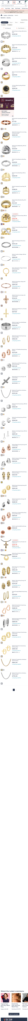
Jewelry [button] (3, 24)
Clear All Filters (24, 19)
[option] (14, 11)
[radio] (1, 41)
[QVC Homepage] (1, 15)
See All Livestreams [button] (14, 1014)
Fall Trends (17, 8)
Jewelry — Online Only (8, 15)
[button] (3, 2)
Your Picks (7, 8)
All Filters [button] (8, 28)
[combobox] (12, 5)
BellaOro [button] (10, 24)
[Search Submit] (25, 5)
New (13, 8)
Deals (2, 8)
